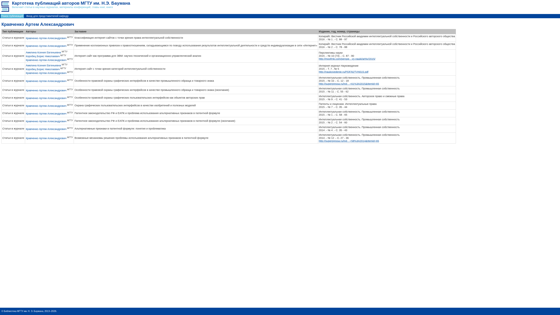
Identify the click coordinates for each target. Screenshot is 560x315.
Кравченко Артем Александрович (46, 38)
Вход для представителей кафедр (47, 16)
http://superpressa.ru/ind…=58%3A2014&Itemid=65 (349, 141)
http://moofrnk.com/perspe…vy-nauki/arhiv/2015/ (347, 58)
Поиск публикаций (12, 16)
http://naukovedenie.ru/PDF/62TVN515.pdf (343, 71)
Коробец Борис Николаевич (43, 56)
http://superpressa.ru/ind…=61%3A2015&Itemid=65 (349, 83)
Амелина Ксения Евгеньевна (43, 52)
